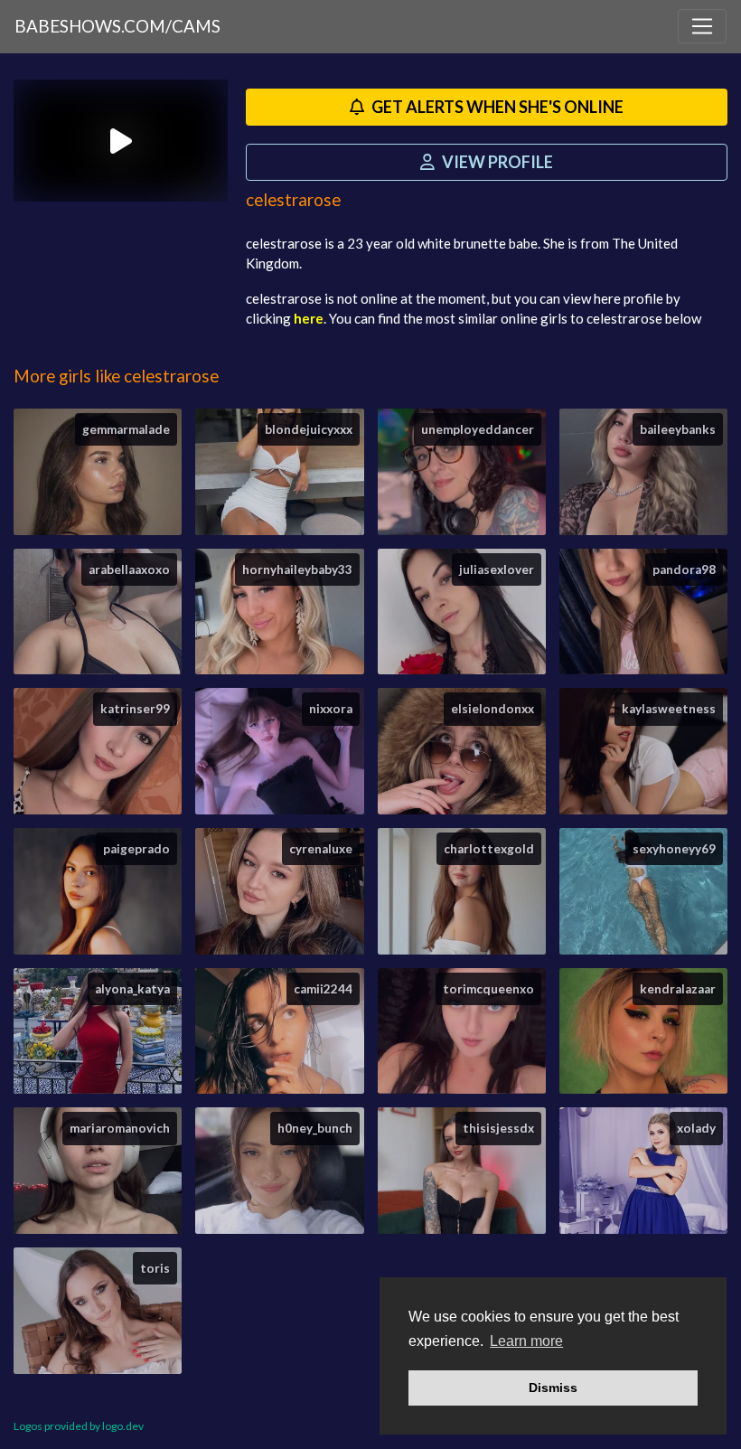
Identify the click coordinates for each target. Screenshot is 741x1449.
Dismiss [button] (553, 1387)
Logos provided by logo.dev (79, 1426)
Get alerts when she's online (496, 107)
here (309, 318)
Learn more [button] (526, 1341)
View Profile (496, 162)
